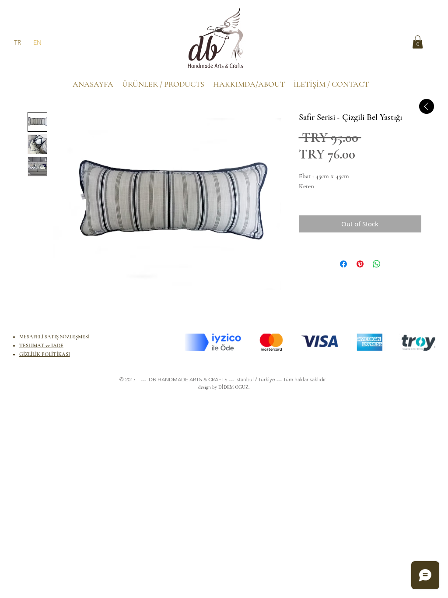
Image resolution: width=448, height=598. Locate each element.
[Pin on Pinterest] (360, 264)
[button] (417, 42)
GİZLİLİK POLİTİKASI (44, 354)
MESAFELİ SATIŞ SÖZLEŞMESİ (54, 337)
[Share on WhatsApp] (376, 264)
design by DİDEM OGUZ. (222, 387)
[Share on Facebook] (343, 264)
